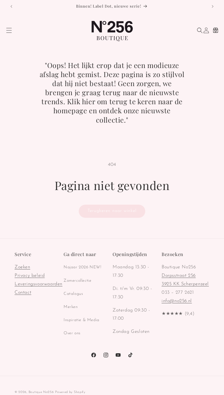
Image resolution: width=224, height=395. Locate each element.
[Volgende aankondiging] (212, 6)
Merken (71, 307)
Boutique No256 (41, 392)
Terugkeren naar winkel (112, 211)
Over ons (72, 333)
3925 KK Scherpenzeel (185, 284)
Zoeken (22, 267)
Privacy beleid (30, 275)
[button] (9, 30)
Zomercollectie (77, 281)
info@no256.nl (177, 301)
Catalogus (73, 294)
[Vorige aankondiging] (11, 6)
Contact (23, 292)
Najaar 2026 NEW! (83, 267)
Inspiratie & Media (81, 320)
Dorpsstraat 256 (179, 275)
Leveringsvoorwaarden (38, 284)
